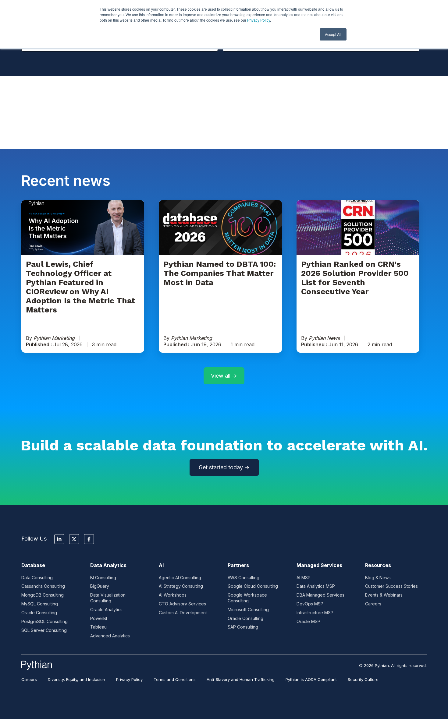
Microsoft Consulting (248, 609)
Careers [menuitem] (29, 679)
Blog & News (378, 577)
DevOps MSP (310, 603)
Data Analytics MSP (316, 586)
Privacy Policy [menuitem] (129, 679)
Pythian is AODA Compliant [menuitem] (311, 679)
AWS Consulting (243, 577)
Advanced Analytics (110, 635)
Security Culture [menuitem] (363, 679)
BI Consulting (103, 577)
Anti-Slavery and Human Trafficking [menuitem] (241, 679)
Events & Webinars (384, 594)
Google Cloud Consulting (253, 586)
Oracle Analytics (106, 609)
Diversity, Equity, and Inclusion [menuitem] (76, 679)
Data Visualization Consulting (108, 597)
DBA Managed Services (320, 594)
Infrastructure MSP (315, 612)
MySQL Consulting (39, 603)
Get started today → (224, 467)
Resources (378, 565)
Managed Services (319, 565)
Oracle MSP (308, 621)
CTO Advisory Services (182, 603)
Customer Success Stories (391, 586)
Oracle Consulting (39, 612)
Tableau (98, 626)
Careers (373, 603)
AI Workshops (173, 594)
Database (33, 565)
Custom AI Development (183, 612)
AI (161, 565)
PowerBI (98, 618)
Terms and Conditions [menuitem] (175, 679)
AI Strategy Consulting (181, 586)
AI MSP (304, 577)
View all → (224, 375)
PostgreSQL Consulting (44, 621)
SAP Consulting (243, 626)
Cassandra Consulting (43, 586)
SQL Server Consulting (44, 630)
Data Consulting (37, 577)
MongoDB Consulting (42, 594)
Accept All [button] (333, 34)
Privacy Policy (258, 20)
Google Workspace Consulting (247, 597)
